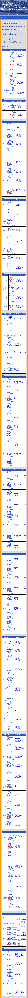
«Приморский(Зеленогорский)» (13, 943)
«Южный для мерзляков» (9, 493)
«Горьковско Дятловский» (9, 461)
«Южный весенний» (12, 63)
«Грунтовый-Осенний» (9, 266)
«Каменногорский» (11, 933)
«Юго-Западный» (10, 152)
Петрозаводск (15, 14)
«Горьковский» (12, 305)
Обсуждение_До (20, 55)
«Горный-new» (10, 649)
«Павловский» (11, 905)
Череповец (23, 14)
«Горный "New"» (9, 845)
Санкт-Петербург (6, 14)
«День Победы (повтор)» (10, 221)
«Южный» (9, 134)
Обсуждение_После (18, 382)
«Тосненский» (10, 257)
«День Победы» (12, 72)
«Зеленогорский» (10, 991)
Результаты (19, 56)
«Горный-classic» (9, 474)
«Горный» (12, 81)
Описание (19, 54)
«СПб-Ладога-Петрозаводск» (10, 776)
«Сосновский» (13, 54)
